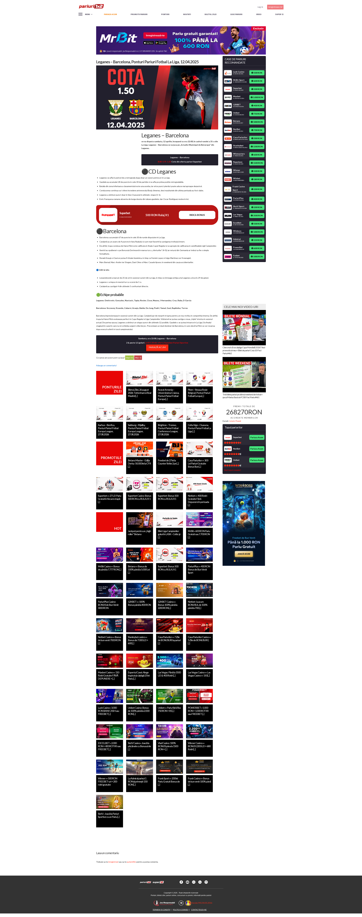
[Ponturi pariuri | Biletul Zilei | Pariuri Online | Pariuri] (91, 7)
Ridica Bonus (197, 215)
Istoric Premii (235, 421)
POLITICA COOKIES (180, 910)
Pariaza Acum (256, 437)
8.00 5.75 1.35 (164, 161)
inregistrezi (113, 862)
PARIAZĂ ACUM (157, 347)
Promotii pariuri (139, 14)
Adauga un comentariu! (106, 365)
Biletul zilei (210, 14)
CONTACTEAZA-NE (199, 910)
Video (258, 14)
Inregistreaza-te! (275, 7)
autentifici (131, 862)
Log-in (260, 7)
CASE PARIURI (236, 14)
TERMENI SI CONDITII (161, 910)
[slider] (232, 443)
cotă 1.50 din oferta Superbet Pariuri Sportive (166, 342)
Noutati (187, 14)
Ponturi (165, 14)
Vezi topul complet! (232, 470)
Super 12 (279, 14)
